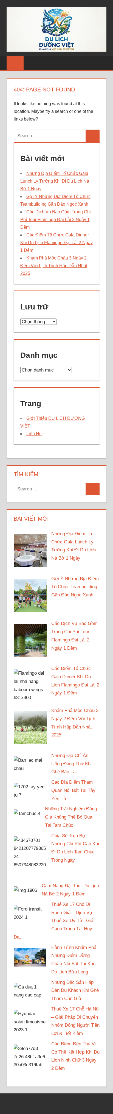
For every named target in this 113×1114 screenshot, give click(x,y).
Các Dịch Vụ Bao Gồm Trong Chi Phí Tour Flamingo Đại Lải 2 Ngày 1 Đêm (55, 220)
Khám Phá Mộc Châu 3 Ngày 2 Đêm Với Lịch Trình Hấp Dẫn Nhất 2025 (53, 266)
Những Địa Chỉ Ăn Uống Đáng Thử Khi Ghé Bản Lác (71, 764)
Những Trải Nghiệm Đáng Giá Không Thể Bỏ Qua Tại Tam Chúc (71, 817)
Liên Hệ (34, 433)
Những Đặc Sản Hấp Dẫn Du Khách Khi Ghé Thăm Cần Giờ (75, 990)
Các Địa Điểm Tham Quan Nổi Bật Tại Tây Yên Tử (73, 790)
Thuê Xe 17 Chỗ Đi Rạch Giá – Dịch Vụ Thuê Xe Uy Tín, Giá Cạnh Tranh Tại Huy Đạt (53, 921)
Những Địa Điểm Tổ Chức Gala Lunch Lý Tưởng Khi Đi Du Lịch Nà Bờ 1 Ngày (54, 181)
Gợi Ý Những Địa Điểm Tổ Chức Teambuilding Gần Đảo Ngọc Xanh (75, 587)
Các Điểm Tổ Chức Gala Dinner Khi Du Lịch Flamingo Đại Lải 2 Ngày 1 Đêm (56, 243)
